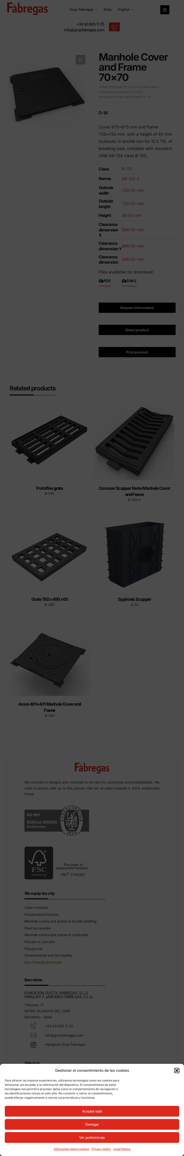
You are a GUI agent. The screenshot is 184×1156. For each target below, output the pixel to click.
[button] (176, 1070)
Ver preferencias (92, 1137)
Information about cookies (71, 1149)
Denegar (92, 1124)
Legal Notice (121, 1149)
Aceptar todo (92, 1111)
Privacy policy (101, 1149)
